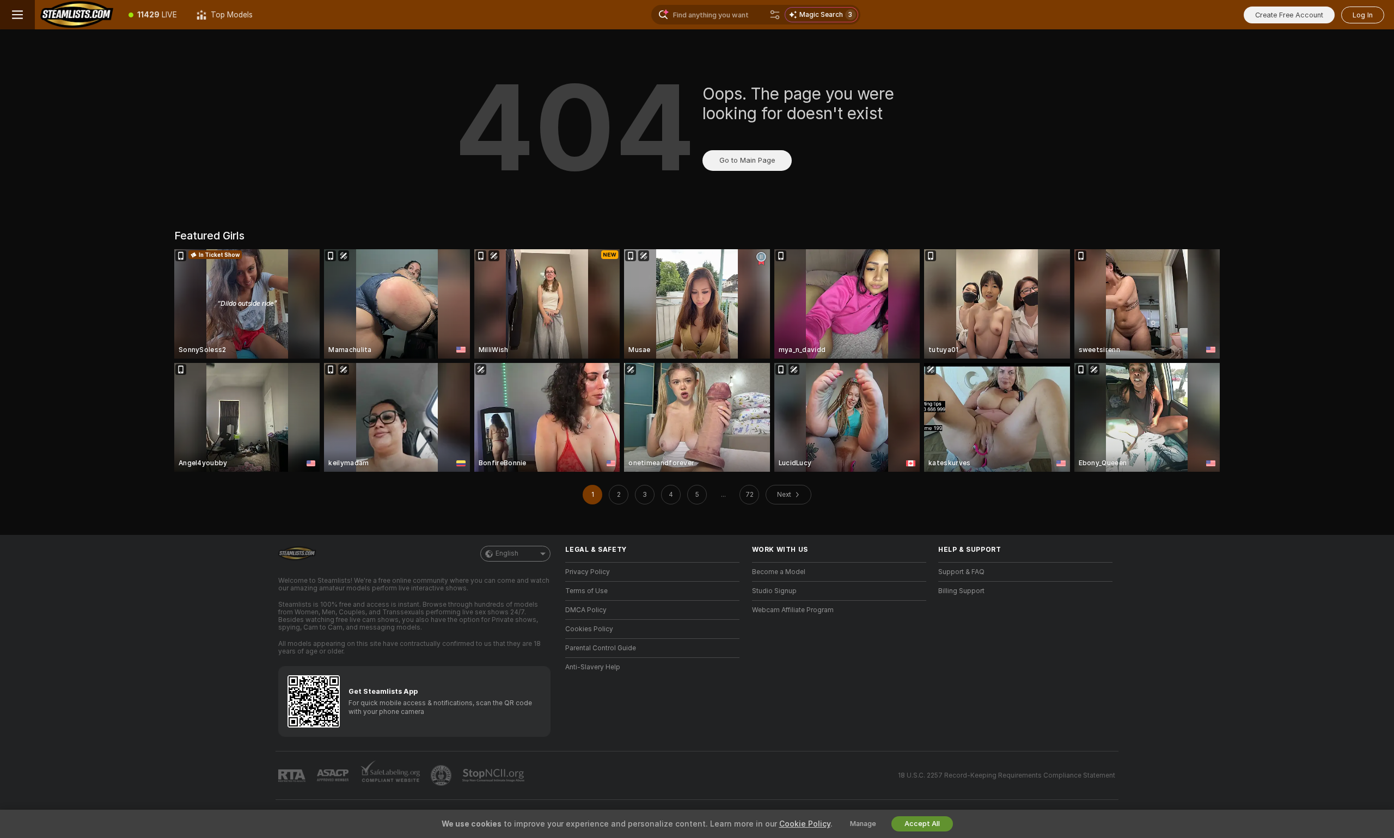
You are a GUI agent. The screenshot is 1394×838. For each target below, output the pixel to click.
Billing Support (961, 591)
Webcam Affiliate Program (793, 610)
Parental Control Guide (600, 648)
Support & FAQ (961, 572)
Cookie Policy (804, 823)
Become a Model (778, 572)
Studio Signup (774, 591)
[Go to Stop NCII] (494, 775)
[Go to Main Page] (77, 14)
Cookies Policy (589, 629)
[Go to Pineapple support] (442, 775)
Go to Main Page (747, 160)
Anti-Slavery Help (592, 667)
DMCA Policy (586, 610)
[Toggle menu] (17, 14)
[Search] (774, 14)
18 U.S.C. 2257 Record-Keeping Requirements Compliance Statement (1006, 775)
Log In (1363, 15)
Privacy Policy (587, 572)
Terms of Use (586, 591)
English (507, 553)
